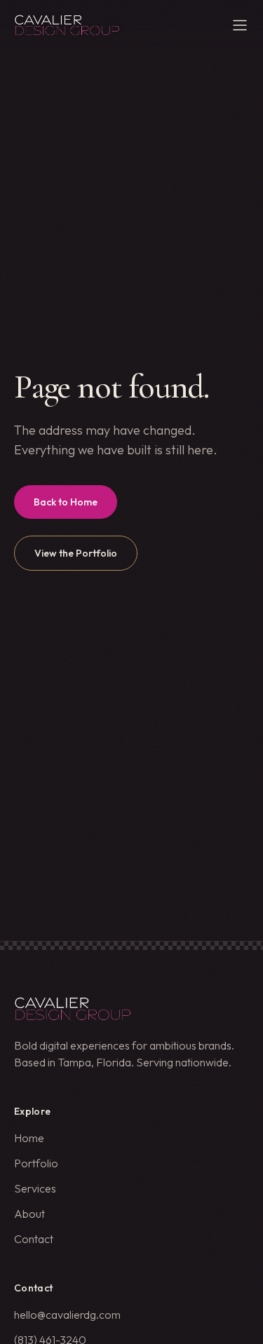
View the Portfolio (75, 553)
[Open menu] (240, 25)
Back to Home (65, 502)
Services (35, 1188)
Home (29, 1138)
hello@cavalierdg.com (67, 1315)
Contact (33, 1239)
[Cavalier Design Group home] (67, 25)
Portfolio (36, 1163)
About (29, 1214)
